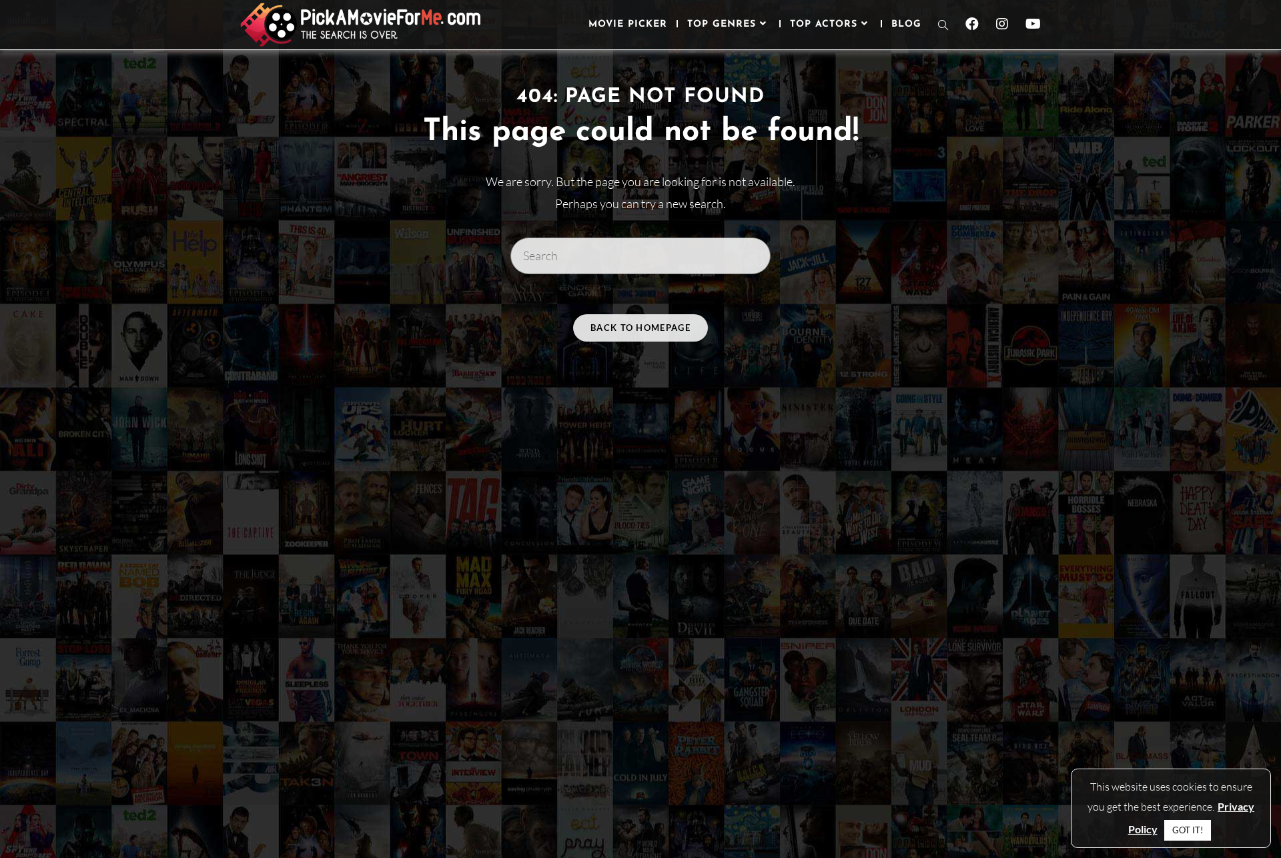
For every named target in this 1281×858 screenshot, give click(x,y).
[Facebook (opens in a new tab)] (972, 24)
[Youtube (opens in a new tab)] (1033, 24)
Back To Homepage (640, 327)
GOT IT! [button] (1187, 830)
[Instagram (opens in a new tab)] (1002, 24)
